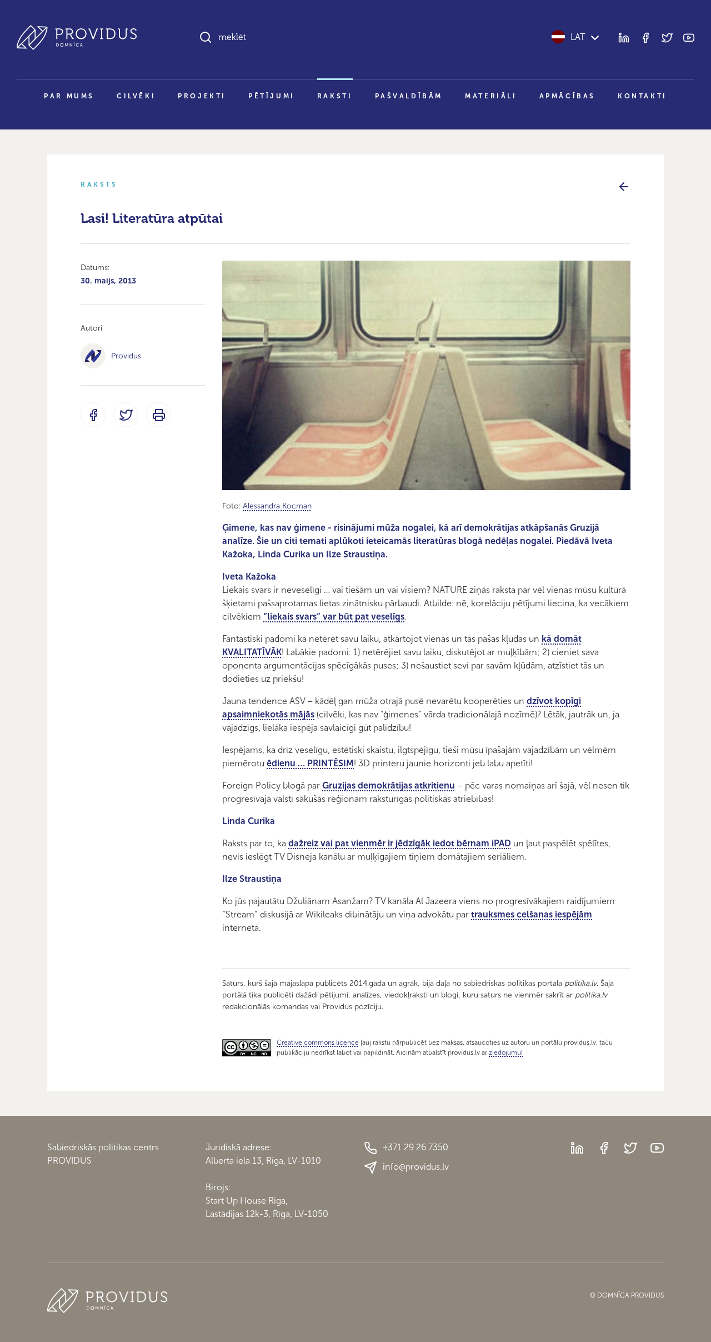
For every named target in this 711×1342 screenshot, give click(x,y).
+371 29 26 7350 (415, 1147)
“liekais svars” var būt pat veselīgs (333, 616)
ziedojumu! (506, 1052)
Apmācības (567, 96)
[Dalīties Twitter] (125, 414)
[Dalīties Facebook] (93, 414)
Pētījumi (271, 96)
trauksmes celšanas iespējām (531, 914)
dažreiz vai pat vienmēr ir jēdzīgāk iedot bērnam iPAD (399, 843)
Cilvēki (136, 96)
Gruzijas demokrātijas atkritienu (388, 785)
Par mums (69, 96)
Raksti (335, 96)
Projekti (202, 96)
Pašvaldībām (409, 96)
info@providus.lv (416, 1166)
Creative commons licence (318, 1042)
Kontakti (642, 96)
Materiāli (491, 96)
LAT (577, 37)
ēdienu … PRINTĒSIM (310, 763)
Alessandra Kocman (277, 506)
